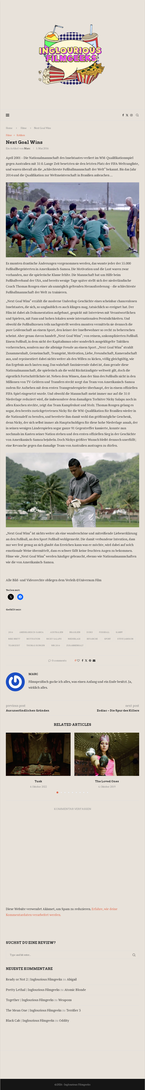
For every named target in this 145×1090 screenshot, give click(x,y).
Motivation (33, 639)
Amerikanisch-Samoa (31, 632)
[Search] (137, 115)
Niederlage (74, 639)
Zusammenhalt (74, 645)
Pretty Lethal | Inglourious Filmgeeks (32, 989)
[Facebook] (123, 115)
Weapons (65, 1000)
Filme (24, 128)
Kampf (119, 632)
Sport (107, 639)
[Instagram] (131, 115)
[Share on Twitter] (86, 660)
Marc (27, 148)
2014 (10, 632)
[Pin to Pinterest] (90, 660)
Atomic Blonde (75, 989)
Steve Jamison (125, 639)
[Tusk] (38, 754)
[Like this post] (78, 660)
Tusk (38, 781)
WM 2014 (55, 645)
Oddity (64, 1020)
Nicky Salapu (54, 639)
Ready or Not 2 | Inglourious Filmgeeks (34, 979)
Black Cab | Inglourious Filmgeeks (30, 1020)
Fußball (104, 632)
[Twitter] (127, 115)
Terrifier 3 (73, 1010)
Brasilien (74, 632)
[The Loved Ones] (106, 754)
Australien (56, 632)
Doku (90, 632)
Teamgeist (14, 645)
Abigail (72, 979)
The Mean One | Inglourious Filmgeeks (33, 1010)
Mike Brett (14, 639)
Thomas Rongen (35, 645)
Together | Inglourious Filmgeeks (29, 1000)
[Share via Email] (94, 660)
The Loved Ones (107, 781)
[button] (11, 763)
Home (9, 128)
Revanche (92, 639)
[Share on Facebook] (82, 660)
